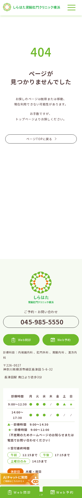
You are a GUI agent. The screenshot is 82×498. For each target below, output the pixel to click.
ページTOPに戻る (39, 139)
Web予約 (64, 340)
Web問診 (23, 492)
